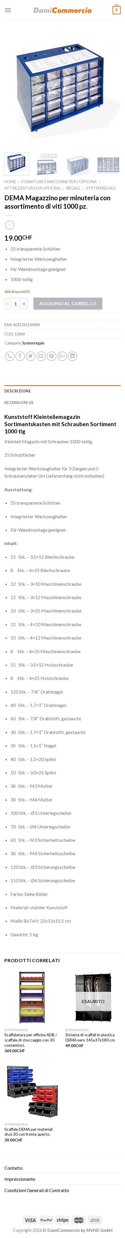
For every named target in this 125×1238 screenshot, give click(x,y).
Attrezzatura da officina (32, 188)
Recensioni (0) (18, 402)
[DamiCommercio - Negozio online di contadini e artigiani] (62, 10)
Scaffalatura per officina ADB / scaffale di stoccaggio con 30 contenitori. (30, 1039)
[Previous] (14, 90)
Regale (73, 188)
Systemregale (101, 188)
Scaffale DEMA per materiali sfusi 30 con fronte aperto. (28, 1132)
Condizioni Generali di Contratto (36, 1190)
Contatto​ (13, 1168)
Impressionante (19, 1179)
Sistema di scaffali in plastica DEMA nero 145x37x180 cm (90, 1037)
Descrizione (17, 391)
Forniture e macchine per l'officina (59, 181)
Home (10, 181)
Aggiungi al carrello (68, 303)
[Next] (111, 90)
